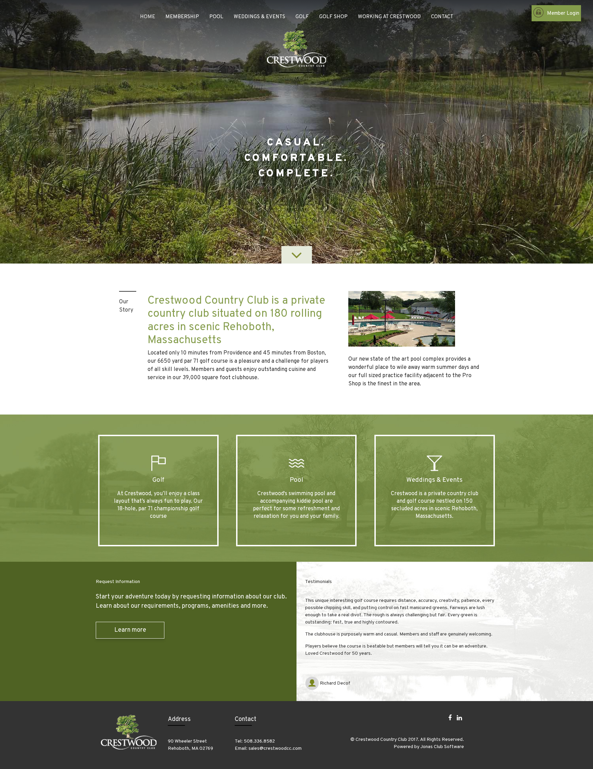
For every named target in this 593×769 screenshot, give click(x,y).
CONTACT (442, 17)
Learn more (130, 630)
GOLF (302, 17)
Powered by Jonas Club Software (429, 747)
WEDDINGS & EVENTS (259, 17)
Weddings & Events (434, 480)
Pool (296, 480)
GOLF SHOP (333, 17)
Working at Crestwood (389, 17)
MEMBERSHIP (182, 17)
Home (147, 17)
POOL (216, 17)
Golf (158, 480)
